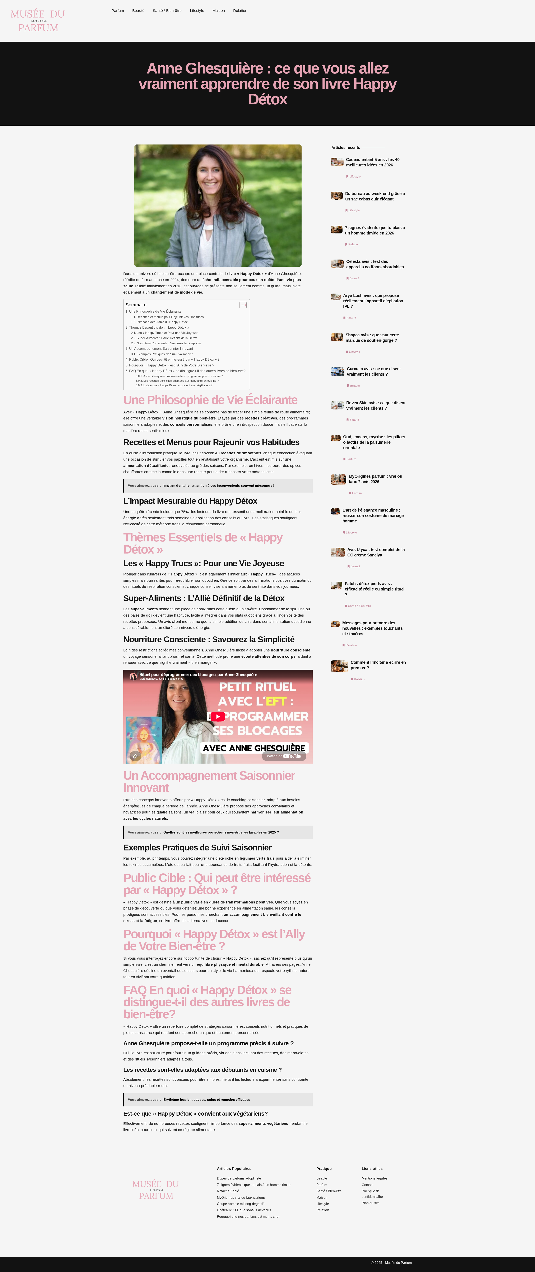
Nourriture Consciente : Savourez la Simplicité (169, 343)
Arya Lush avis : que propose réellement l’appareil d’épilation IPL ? (373, 301)
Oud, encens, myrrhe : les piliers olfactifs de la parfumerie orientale (374, 442)
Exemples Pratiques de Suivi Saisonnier (165, 354)
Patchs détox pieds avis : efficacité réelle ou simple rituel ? (375, 589)
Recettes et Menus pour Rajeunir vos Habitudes (170, 317)
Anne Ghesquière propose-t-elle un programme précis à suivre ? (183, 376)
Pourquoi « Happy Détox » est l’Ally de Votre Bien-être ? (171, 365)
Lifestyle (197, 11)
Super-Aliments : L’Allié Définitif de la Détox (167, 338)
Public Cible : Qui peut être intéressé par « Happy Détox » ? (174, 359)
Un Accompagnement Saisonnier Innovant (161, 348)
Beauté (138, 11)
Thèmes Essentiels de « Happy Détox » (159, 327)
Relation (240, 11)
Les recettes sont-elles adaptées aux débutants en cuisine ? (181, 380)
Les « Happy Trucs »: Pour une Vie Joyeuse (167, 332)
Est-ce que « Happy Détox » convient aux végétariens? (177, 385)
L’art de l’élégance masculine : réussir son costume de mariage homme (373, 515)
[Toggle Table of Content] (241, 305)
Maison (219, 11)
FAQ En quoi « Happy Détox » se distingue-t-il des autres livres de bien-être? (187, 371)
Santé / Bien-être (167, 11)
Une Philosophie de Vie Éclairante (155, 311)
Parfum (118, 11)
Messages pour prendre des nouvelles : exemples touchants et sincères (372, 628)
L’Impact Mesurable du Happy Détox (162, 322)
